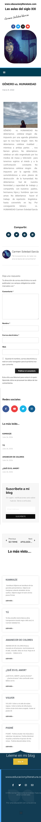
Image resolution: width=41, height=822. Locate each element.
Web (4, 347)
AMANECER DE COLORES (13, 457)
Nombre (6, 323)
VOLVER (10, 697)
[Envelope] (28, 26)
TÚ (3, 445)
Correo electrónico (10, 335)
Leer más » (9, 601)
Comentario (7, 292)
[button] (4, 72)
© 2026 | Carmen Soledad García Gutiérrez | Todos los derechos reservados (23, 794)
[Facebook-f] (13, 26)
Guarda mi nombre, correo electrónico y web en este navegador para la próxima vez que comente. (19, 362)
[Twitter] (18, 26)
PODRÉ (9, 728)
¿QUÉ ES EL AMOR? (10, 468)
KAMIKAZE (7, 434)
